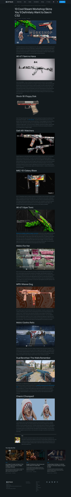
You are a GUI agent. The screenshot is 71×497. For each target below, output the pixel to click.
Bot (36, 491)
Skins (25, 18)
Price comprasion (38, 487)
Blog (23, 18)
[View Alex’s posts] (17, 440)
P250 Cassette (31, 119)
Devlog (37, 486)
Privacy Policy (28, 481)
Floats (37, 488)
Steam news (37, 481)
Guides (37, 484)
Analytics (37, 489)
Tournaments (38, 485)
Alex (15, 18)
